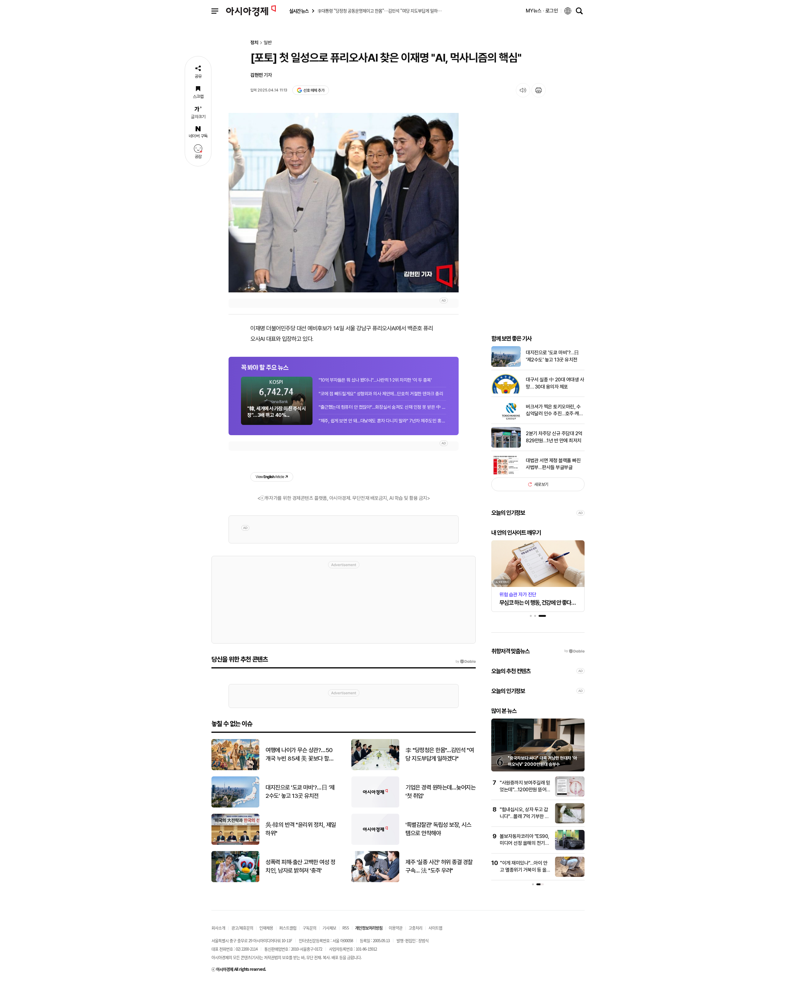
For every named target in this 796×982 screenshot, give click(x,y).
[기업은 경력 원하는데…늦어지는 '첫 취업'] (375, 806)
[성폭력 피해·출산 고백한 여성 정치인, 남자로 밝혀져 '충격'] (235, 880)
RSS (345, 928)
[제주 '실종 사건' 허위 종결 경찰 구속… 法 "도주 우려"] (375, 880)
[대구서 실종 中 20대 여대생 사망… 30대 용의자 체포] (506, 392)
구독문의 (309, 928)
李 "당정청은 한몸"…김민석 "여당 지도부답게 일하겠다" (439, 754)
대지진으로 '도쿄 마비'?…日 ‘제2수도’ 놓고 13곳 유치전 (300, 791)
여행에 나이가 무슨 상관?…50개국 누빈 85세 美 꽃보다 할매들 (300, 755)
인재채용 (266, 928)
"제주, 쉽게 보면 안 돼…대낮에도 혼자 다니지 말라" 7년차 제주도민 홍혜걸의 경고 (382, 421)
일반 (268, 42)
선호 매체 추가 (313, 90)
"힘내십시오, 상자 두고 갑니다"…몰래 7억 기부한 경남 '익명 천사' (524, 816)
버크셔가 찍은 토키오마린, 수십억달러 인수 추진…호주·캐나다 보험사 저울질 (554, 410)
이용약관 (395, 928)
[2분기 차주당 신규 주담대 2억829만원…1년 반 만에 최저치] (506, 446)
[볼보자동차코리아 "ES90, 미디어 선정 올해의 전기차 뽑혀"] (570, 848)
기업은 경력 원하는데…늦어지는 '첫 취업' (440, 791)
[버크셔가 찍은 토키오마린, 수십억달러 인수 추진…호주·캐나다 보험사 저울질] (506, 419)
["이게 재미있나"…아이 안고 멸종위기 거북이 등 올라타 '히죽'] (570, 875)
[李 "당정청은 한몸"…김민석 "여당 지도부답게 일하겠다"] (375, 768)
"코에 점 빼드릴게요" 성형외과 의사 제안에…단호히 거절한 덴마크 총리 (381, 394)
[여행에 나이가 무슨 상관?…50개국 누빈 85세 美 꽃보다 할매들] (235, 768)
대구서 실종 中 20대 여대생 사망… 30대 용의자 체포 (555, 383)
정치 (254, 42)
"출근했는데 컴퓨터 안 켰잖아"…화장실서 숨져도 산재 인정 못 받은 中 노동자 (382, 407)
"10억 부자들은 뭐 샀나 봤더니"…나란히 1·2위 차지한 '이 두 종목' (375, 380)
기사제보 (329, 928)
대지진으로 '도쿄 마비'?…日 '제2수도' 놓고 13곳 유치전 (552, 356)
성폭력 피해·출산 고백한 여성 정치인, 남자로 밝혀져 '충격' (300, 866)
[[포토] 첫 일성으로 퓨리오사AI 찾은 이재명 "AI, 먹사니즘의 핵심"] (344, 202)
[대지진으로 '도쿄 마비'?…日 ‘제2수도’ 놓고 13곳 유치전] (235, 806)
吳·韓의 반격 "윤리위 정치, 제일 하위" (301, 829)
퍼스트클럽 (287, 928)
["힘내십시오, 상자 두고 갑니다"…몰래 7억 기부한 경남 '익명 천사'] (570, 822)
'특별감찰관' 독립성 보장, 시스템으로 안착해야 (438, 829)
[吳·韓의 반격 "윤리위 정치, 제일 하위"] (235, 843)
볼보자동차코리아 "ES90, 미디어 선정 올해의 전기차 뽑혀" (524, 843)
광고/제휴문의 (242, 928)
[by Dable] (466, 661)
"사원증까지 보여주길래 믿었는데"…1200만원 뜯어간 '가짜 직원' (525, 790)
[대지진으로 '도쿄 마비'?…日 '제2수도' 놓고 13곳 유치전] (506, 365)
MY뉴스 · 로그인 (542, 11)
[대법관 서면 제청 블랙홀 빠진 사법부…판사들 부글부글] (506, 473)
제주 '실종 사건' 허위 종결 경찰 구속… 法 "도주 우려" (439, 866)
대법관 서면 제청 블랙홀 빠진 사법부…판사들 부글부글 (553, 464)
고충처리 (415, 928)
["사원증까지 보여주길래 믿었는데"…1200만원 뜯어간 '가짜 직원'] (570, 795)
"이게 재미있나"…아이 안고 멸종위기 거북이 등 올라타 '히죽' (525, 870)
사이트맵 (435, 928)
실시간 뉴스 (298, 11)
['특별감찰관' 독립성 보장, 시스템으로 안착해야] (375, 843)
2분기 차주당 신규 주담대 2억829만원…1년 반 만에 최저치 (554, 436)
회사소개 (218, 928)
